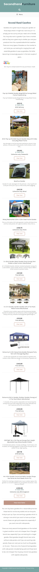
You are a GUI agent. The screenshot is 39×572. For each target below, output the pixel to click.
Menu (21, 14)
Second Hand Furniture (18, 568)
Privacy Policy (30, 568)
